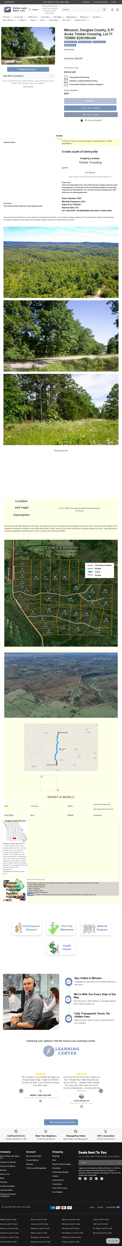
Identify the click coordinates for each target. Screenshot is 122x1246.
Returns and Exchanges (61, 1164)
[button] (21, 1091)
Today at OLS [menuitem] (80, 20)
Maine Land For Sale (39, 1233)
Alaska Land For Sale (8, 1219)
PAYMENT (86, 2)
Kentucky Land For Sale (40, 1228)
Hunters (55, 1176)
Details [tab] (59, 136)
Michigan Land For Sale (40, 1237)
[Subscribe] (119, 1162)
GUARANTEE (9, 2)
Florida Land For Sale (8, 1242)
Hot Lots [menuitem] (66, 20)
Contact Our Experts (8, 1162)
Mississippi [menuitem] (71, 17)
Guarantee (56, 1168)
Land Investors (58, 1180)
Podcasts (3, 1182)
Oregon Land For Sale (70, 1242)
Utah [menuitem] (42, 20)
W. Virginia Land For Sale (102, 1228)
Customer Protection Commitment (8, 1195)
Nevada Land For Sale (70, 1228)
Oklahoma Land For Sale (71, 1237)
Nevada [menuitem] (96, 17)
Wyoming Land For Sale (102, 1233)
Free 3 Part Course (59, 1188)
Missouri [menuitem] (84, 17)
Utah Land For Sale (100, 1224)
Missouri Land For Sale (71, 1219)
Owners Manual (32, 1160)
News (2, 1178)
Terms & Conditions (7, 1166)
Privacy (100, 1207)
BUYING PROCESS (100, 2)
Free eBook (57, 1184)
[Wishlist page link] (29, 9)
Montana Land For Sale (71, 1224)
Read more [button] (40, 1090)
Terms (92, 1207)
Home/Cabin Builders (60, 1172)
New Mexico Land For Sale (72, 1233)
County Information (7, 1186)
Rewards (29, 1164)
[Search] (104, 9)
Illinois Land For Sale (39, 1219)
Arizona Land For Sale (8, 1224)
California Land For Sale (9, 1233)
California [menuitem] (32, 17)
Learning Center (6, 1190)
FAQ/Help (56, 1156)
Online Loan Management (36, 1168)
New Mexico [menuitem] (8, 20)
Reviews (3, 1170)
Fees (54, 1160)
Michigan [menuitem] (58, 17)
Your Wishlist (57, 1192)
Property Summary (27, 69)
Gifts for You (5, 1174)
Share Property (28, 86)
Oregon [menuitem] (22, 20)
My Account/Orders (34, 1156)
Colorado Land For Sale (9, 1237)
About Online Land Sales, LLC (10, 1157)
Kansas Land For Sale (39, 1224)
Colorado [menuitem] (45, 17)
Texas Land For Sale (101, 1219)
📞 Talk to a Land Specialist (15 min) (61, 1122)
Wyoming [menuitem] (53, 20)
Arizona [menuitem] (6, 17)
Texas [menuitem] (32, 20)
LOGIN (113, 2)
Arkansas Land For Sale (9, 1228)
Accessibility (111, 1207)
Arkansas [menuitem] (18, 17)
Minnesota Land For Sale (40, 1242)
